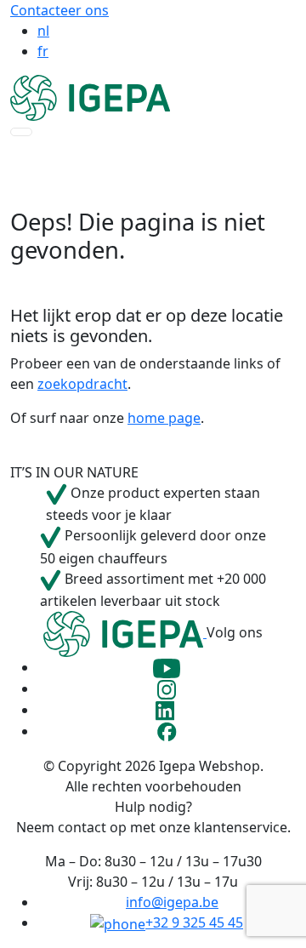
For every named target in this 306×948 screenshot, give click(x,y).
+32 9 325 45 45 (194, 922)
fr (42, 51)
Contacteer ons (59, 10)
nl (43, 30)
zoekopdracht (82, 383)
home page (164, 417)
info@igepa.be (172, 902)
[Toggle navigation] (21, 132)
